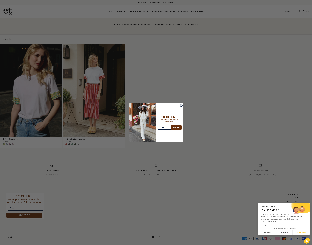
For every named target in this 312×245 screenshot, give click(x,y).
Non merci (267, 233)
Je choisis (284, 233)
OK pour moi (301, 233)
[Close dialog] (181, 105)
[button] (307, 241)
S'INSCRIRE (176, 127)
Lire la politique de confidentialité (272, 225)
